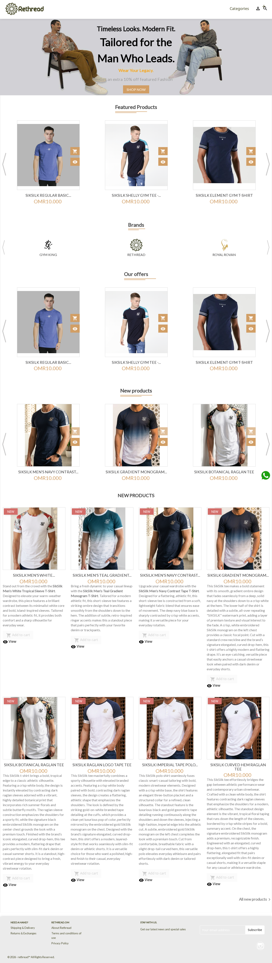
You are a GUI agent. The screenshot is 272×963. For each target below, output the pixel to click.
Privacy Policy (60, 943)
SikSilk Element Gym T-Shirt (136, 195)
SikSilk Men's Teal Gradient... (102, 575)
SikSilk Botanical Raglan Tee (136, 472)
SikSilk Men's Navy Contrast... (170, 575)
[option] (136, 57)
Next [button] (268, 164)
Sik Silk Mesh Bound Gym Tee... (224, 195)
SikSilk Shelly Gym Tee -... (48, 195)
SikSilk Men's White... (34, 575)
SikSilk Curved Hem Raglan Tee (238, 766)
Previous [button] (4, 164)
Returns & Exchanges (23, 933)
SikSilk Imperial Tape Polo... (170, 764)
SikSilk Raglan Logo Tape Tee (224, 472)
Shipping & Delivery (23, 927)
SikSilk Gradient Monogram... (48, 472)
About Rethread (61, 927)
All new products (255, 899)
